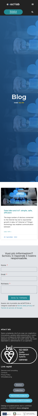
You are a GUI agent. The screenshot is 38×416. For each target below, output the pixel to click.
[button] (32, 4)
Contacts (4, 373)
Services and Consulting (9, 370)
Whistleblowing (6, 377)
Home (16, 103)
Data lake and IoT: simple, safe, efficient (18, 212)
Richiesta (5, 284)
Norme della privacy (24, 306)
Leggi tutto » (7, 231)
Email (3, 274)
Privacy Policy (5, 375)
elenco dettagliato (23, 408)
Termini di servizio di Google (11, 308)
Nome (3, 265)
